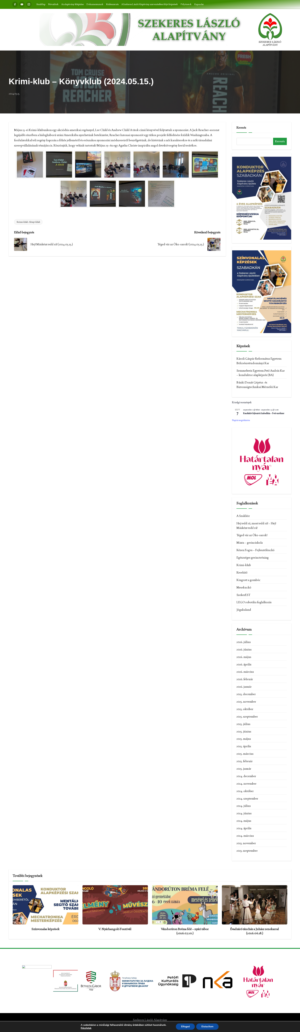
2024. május (243, 821)
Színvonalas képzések (45, 929)
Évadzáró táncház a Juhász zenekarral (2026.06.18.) (254, 931)
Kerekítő (241, 572)
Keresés (241, 127)
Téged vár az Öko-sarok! (251, 535)
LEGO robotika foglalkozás (254, 602)
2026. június (244, 649)
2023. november (246, 843)
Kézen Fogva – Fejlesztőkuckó (255, 550)
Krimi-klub (243, 565)
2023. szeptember (247, 851)
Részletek (86, 1028)
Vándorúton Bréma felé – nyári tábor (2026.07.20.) (185, 931)
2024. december (246, 776)
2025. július (243, 724)
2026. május (243, 657)
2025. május (243, 739)
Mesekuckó (243, 587)
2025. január (243, 769)
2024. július (243, 806)
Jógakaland (243, 610)
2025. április (243, 746)
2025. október (244, 709)
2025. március (244, 754)
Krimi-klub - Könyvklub (28, 221)
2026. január (244, 687)
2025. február (244, 761)
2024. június (244, 813)
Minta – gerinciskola (249, 542)
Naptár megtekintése (241, 420)
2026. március (245, 672)
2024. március (245, 836)
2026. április (243, 664)
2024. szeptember (247, 798)
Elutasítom (207, 1026)
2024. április (243, 828)
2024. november (246, 783)
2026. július (243, 642)
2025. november (246, 701)
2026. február (244, 679)
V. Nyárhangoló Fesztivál (115, 929)
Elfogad (185, 1026)
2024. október (245, 791)
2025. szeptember (247, 716)
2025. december (246, 694)
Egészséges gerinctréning (252, 557)
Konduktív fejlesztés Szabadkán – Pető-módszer (263, 413)
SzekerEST (243, 595)
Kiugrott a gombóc (248, 580)
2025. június (243, 731)
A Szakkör (243, 516)
